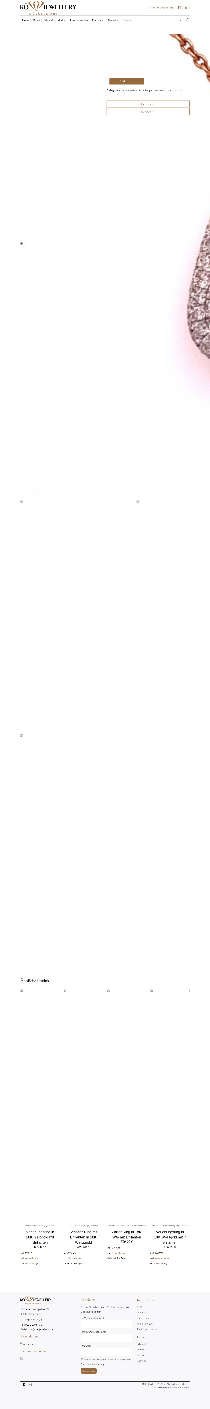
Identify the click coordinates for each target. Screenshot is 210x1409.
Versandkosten (32, 1258)
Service (141, 1355)
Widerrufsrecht (145, 1323)
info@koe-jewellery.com (40, 1329)
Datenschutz (144, 1312)
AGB (139, 1307)
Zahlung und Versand (148, 1329)
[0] (178, 20)
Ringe (43, 1226)
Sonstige (111, 1226)
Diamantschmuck (131, 90)
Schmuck (179, 90)
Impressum (143, 1318)
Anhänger (147, 90)
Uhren (140, 1349)
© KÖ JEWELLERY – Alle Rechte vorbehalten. (166, 1384)
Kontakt (141, 1360)
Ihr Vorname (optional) (93, 1317)
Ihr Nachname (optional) (94, 1331)
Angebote (154, 1226)
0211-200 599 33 (34, 1320)
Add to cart (127, 81)
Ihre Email (86, 1345)
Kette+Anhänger (163, 90)
